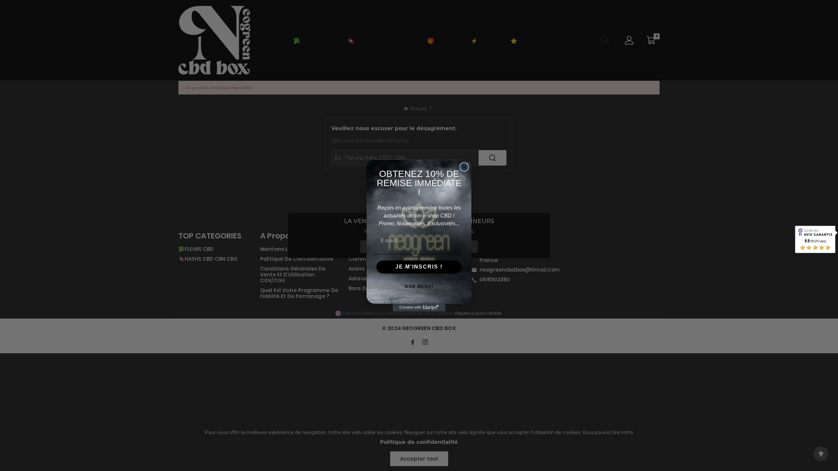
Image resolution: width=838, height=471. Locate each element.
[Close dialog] (464, 167)
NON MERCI (419, 286)
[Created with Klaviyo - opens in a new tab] (419, 307)
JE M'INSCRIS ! (419, 267)
